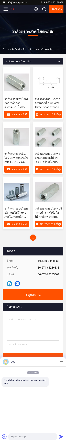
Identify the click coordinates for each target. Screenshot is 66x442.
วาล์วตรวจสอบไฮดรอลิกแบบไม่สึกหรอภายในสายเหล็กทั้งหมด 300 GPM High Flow (16, 216)
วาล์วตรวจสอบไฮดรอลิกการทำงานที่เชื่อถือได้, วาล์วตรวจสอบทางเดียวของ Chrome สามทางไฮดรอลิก (48, 216)
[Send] (61, 436)
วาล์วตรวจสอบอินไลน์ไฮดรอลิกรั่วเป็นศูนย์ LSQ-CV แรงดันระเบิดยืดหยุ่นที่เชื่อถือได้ (16, 162)
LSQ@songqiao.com (17, 2)
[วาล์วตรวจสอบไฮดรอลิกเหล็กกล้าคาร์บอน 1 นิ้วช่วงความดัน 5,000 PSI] (16, 82)
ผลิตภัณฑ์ (15, 49)
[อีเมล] (17, 284)
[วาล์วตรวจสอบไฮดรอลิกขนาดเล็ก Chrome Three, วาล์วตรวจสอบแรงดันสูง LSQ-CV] (48, 82)
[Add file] (4, 436)
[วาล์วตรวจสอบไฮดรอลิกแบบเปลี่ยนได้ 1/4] (48, 137)
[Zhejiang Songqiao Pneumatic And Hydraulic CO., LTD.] (17, 9)
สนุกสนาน (56, 8)
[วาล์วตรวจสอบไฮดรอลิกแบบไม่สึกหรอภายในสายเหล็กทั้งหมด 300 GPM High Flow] (16, 192)
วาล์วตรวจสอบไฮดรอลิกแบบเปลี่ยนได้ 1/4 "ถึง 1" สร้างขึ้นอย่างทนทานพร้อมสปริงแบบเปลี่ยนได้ (48, 162)
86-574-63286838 (53, 2)
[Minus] (61, 362)
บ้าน (5, 49)
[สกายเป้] (9, 284)
